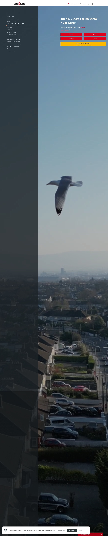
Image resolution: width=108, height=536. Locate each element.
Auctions (10, 37)
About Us (10, 48)
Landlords (71, 38)
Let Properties (11, 34)
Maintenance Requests (14, 44)
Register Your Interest (14, 41)
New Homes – (15, 23)
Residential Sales (12, 21)
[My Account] (88, 4)
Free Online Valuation (13, 19)
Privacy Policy (61, 530)
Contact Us (10, 51)
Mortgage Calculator (13, 39)
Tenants (95, 38)
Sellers (71, 34)
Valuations (10, 16)
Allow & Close (72, 530)
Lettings (9, 29)
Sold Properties (12, 32)
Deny (80, 530)
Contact (83, 4)
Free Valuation (74, 4)
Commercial (10, 27)
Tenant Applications (13, 46)
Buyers (94, 34)
